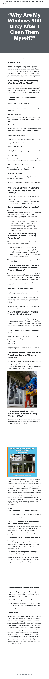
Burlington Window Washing (30, 320)
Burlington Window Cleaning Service (17, 216)
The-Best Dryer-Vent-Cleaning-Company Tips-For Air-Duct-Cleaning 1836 (23, 2)
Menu (5, 5)
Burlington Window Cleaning (15, 554)
